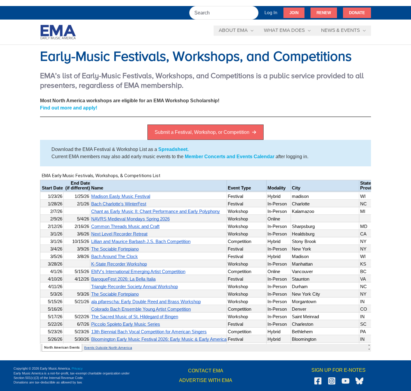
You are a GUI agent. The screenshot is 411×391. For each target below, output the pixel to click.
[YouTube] (345, 381)
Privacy (77, 368)
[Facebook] (318, 381)
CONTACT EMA (205, 370)
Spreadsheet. (173, 149)
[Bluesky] (359, 381)
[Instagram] (332, 381)
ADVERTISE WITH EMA (205, 380)
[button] (293, 13)
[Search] (254, 12)
